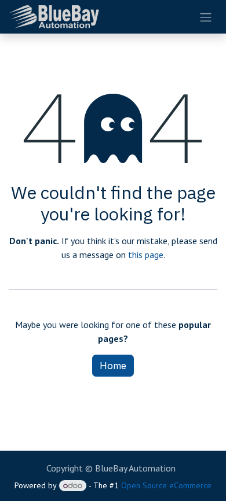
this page (145, 254)
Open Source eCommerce (166, 485)
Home (113, 365)
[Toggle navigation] (205, 17)
